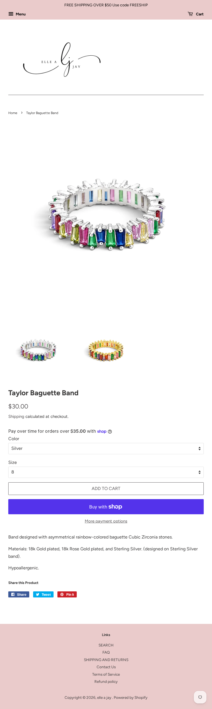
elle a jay (104, 697)
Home (12, 113)
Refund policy (106, 681)
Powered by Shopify (130, 697)
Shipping (16, 416)
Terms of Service (106, 674)
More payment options (106, 521)
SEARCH (106, 645)
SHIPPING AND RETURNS (106, 659)
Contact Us (106, 667)
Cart (199, 14)
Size (12, 462)
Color (13, 438)
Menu (20, 14)
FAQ (106, 652)
